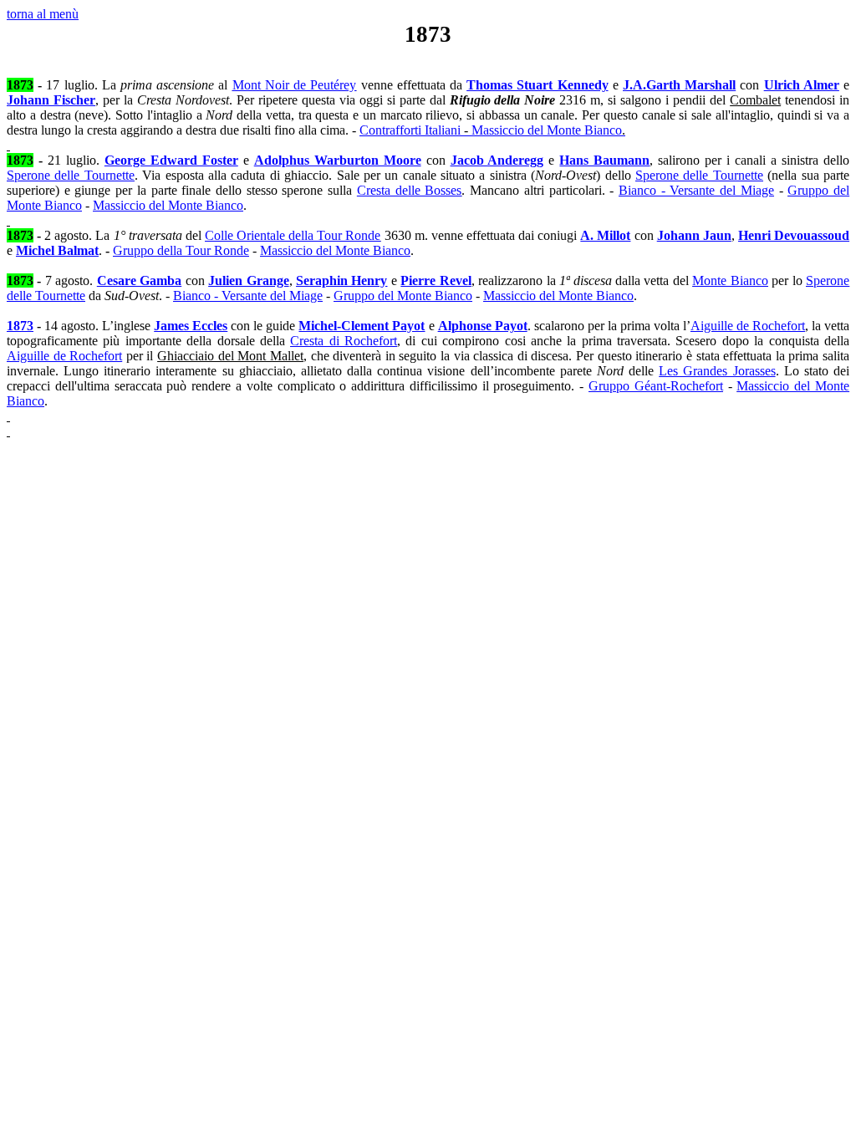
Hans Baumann (604, 160)
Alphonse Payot (482, 326)
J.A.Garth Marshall (679, 85)
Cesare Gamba (139, 280)
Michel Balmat (57, 250)
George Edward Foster (171, 160)
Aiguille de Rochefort (747, 326)
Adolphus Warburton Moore (337, 160)
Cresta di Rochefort (343, 341)
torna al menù (43, 14)
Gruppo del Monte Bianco (403, 295)
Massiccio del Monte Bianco (168, 205)
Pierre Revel (435, 280)
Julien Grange (248, 280)
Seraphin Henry (341, 280)
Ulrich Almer (801, 85)
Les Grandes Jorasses (717, 371)
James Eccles (190, 326)
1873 (20, 326)
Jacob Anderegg (497, 160)
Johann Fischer (51, 100)
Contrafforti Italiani (492, 130)
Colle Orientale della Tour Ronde (292, 235)
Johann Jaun (694, 235)
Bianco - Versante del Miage (696, 190)
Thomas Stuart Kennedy (537, 85)
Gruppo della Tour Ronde (181, 250)
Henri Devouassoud (793, 235)
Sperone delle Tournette (71, 175)
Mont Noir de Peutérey (294, 85)
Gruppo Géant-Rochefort (655, 386)
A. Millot (605, 235)
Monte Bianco (729, 280)
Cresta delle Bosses (409, 190)
